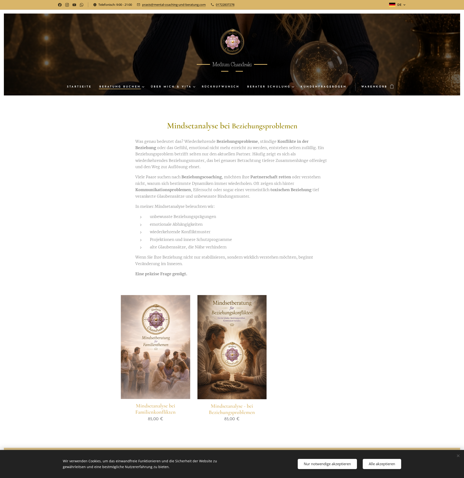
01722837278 (225, 4)
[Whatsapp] (82, 5)
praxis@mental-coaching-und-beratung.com (174, 4)
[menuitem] (81, 87)
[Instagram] (67, 5)
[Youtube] (74, 5)
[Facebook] (60, 5)
